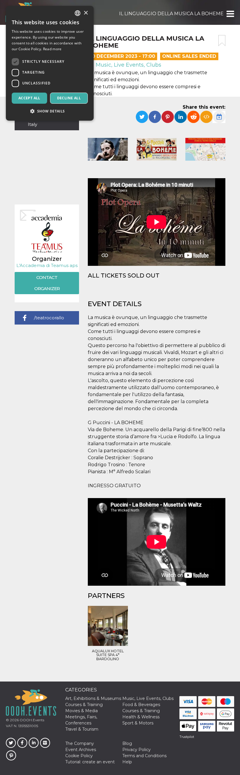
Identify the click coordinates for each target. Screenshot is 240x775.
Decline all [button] (69, 98)
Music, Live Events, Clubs (127, 65)
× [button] (85, 13)
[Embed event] (206, 117)
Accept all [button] (29, 98)
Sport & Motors (137, 723)
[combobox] (77, 13)
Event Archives (80, 749)
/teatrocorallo (49, 317)
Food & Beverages (141, 704)
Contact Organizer (47, 283)
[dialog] (50, 63)
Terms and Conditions (144, 755)
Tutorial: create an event (90, 761)
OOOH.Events (31, 720)
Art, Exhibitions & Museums (93, 698)
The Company (79, 743)
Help (127, 761)
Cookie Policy (79, 755)
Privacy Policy (136, 749)
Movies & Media (81, 710)
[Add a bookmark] (221, 40)
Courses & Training (84, 704)
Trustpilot (186, 737)
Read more (52, 48)
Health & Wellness (141, 716)
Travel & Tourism (81, 729)
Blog (127, 743)
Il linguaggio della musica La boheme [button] (171, 13)
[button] (230, 13)
